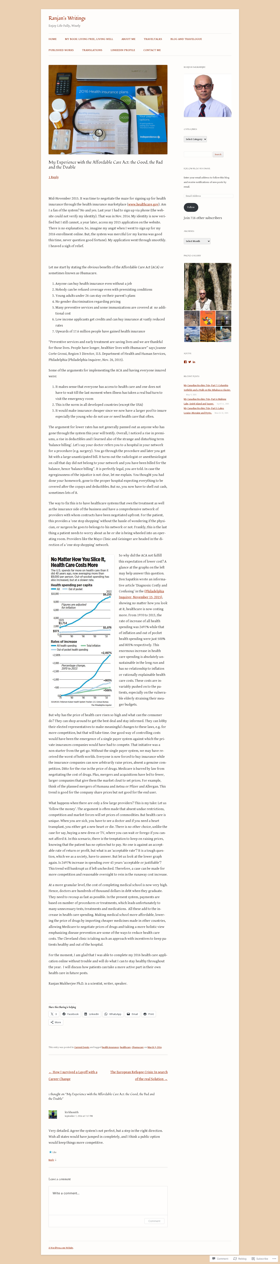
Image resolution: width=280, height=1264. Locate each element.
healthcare (125, 1047)
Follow (190, 207)
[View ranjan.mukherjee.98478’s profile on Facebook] (185, 361)
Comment (154, 1221)
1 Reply (54, 177)
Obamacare (138, 1047)
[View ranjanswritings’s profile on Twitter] (189, 361)
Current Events (81, 1047)
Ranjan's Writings (67, 18)
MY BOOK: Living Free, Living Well (89, 39)
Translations (92, 50)
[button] (207, 287)
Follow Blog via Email (197, 168)
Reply (51, 1160)
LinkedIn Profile (123, 50)
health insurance (110, 1047)
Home (53, 39)
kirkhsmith (71, 1112)
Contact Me (152, 50)
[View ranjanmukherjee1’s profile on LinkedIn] (193, 361)
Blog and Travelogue (186, 39)
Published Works (61, 50)
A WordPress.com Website (61, 1248)
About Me (128, 39)
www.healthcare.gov (143, 204)
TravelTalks (153, 39)
